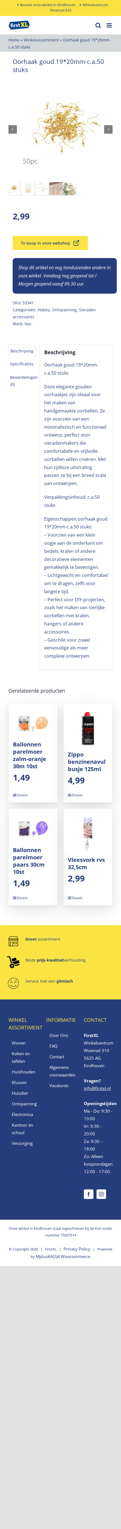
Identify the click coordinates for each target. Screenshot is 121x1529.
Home (13, 40)
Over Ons (59, 1035)
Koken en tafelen (21, 1057)
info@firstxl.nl (97, 1088)
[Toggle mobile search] (98, 25)
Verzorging (22, 1143)
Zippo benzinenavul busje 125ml (87, 762)
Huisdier (20, 1093)
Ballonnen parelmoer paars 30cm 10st (29, 861)
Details (22, 795)
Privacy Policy (77, 1249)
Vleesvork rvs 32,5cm (86, 863)
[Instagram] (101, 1194)
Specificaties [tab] (21, 363)
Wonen (19, 1043)
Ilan (28, 323)
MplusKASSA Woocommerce (63, 1256)
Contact (57, 1056)
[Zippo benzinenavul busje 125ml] (88, 724)
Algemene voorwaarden (61, 1071)
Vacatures (59, 1085)
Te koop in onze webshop (45, 243)
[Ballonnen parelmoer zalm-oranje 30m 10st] (33, 719)
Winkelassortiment (41, 40)
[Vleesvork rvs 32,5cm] (88, 830)
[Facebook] (88, 1194)
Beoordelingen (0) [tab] (24, 381)
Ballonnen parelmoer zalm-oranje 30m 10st (29, 755)
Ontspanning (64, 309)
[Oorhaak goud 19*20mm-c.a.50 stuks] (60, 129)
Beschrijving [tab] (21, 351)
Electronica (22, 1114)
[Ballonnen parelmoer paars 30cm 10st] (33, 825)
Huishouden (23, 1072)
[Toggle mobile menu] (110, 25)
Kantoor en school (22, 1128)
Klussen (19, 1082)
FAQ (54, 1046)
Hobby (44, 309)
